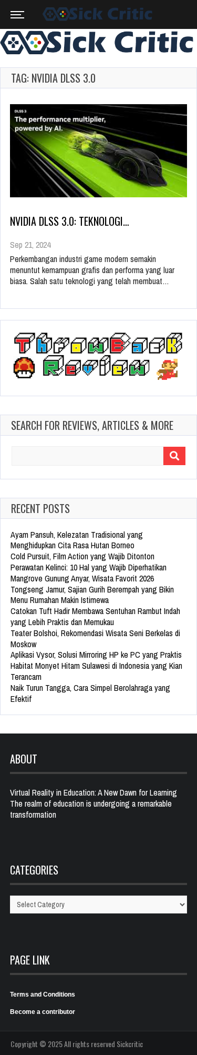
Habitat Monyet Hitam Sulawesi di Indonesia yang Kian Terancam (96, 671)
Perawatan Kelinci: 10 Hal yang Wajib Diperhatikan (89, 567)
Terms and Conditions (42, 994)
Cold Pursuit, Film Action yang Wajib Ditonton (82, 556)
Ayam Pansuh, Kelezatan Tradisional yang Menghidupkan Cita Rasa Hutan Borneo (77, 540)
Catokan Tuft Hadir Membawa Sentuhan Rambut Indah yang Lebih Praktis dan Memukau (95, 616)
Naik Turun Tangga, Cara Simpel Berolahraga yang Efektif (90, 693)
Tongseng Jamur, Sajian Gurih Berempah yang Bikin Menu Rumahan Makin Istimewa (92, 595)
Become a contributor (42, 1012)
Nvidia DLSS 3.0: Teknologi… (69, 221)
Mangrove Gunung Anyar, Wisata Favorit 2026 (82, 578)
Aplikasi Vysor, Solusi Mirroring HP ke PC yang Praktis (96, 654)
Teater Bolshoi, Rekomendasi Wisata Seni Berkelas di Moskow (95, 638)
